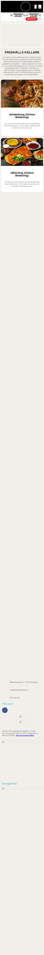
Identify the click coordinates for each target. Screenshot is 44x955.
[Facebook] (5, 710)
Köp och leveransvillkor (25, 735)
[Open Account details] (35, 7)
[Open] (40, 19)
